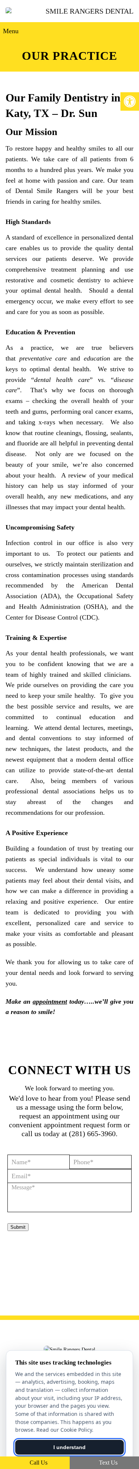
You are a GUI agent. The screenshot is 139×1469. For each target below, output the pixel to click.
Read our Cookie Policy (64, 1429)
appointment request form (83, 1125)
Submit (18, 1227)
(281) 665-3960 (92, 1134)
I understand (69, 1447)
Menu (11, 31)
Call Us (37, 1462)
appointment (50, 1001)
